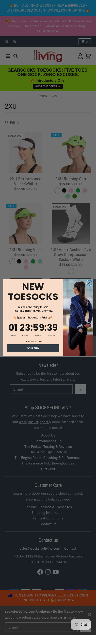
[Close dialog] (89, 282)
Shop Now (33, 347)
